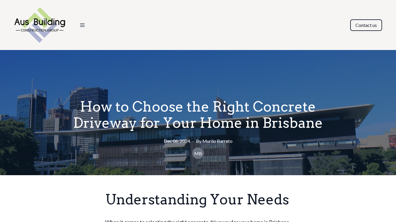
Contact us (366, 25)
